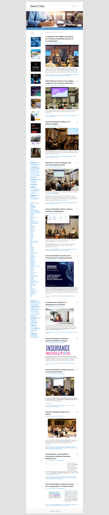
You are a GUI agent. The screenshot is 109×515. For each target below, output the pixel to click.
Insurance (63, 440)
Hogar (31, 243)
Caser (38, 304)
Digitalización (57, 249)
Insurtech (51, 202)
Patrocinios (32, 268)
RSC (36, 190)
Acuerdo (37, 162)
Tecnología (68, 75)
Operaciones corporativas (34, 266)
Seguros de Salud (33, 197)
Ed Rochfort (74, 476)
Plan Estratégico (33, 272)
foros (64, 202)
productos (32, 190)
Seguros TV (36, 28)
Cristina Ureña (51, 447)
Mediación (33, 177)
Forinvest (32, 235)
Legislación (32, 257)
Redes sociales (33, 280)
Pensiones (32, 269)
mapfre (61, 477)
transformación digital (59, 505)
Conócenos (49, 28)
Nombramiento (33, 181)
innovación (60, 295)
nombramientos (33, 182)
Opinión (31, 267)
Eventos (31, 232)
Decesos (31, 218)
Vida (31, 296)
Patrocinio (32, 188)
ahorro (39, 164)
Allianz (31, 166)
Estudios (32, 231)
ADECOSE (36, 164)
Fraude (31, 238)
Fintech (31, 234)
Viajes (31, 294)
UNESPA (36, 198)
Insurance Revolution (67, 115)
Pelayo (35, 188)
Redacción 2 (60, 42)
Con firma (69, 28)
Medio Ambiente (33, 261)
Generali (46, 477)
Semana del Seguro (33, 291)
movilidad (39, 179)
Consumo (32, 214)
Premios (37, 188)
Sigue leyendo (75, 72)
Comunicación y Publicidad (35, 212)
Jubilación (32, 255)
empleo (38, 169)
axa (36, 166)
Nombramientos (33, 263)
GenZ (31, 240)
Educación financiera (34, 223)
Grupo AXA (50, 477)
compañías (67, 74)
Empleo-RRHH (32, 226)
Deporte (31, 219)
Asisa (35, 304)
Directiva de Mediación (34, 222)
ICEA (31, 244)
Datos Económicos (33, 217)
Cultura (31, 216)
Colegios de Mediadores (34, 210)
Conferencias (57, 405)
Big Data (69, 446)
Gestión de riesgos (33, 241)
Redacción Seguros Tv (61, 85)
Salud (31, 287)
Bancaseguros (32, 206)
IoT (67, 447)
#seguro (59, 74)
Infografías (32, 247)
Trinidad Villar (51, 478)
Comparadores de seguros (35, 211)
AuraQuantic (63, 74)
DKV (36, 169)
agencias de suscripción (34, 203)
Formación (32, 236)
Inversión (32, 254)
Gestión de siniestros (34, 242)
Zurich (55, 478)
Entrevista (32, 229)
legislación (34, 175)
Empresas (32, 228)
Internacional (32, 251)
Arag (33, 304)
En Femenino (55, 28)
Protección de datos (33, 275)
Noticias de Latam (43, 28)
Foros (60, 446)
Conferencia (68, 504)
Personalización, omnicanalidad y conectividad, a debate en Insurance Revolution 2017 (57, 456)
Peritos (31, 271)
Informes (32, 248)
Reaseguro (32, 279)
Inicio (31, 28)
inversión (31, 175)
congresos (47, 447)
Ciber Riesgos (32, 207)
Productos (32, 274)
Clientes (31, 208)
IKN (66, 202)
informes (37, 172)
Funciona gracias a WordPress (54, 511)
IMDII (31, 246)
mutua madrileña (65, 477)
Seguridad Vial (32, 193)
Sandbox (70, 332)
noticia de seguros (63, 75)
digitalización (72, 74)
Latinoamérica (32, 256)
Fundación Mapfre (38, 171)
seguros (46, 116)
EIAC (31, 224)
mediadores (58, 75)
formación (32, 171)
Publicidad (32, 277)
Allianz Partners (61, 115)
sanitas (31, 191)
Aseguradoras (52, 74)
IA (74, 74)
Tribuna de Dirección (62, 28)
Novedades (32, 265)
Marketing (32, 259)
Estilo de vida (32, 230)
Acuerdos (32, 164)
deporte (39, 168)
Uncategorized (32, 293)
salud (38, 190)
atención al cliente (74, 249)
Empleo (31, 225)
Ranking (31, 278)
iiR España (72, 504)
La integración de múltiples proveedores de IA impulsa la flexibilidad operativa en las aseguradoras (59, 38)
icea (34, 172)
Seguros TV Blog (37, 6)
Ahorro (31, 204)
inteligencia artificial (52, 75)
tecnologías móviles (52, 448)
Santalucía (35, 191)
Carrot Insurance (68, 476)
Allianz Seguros (63, 476)
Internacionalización (34, 253)
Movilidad (32, 262)
